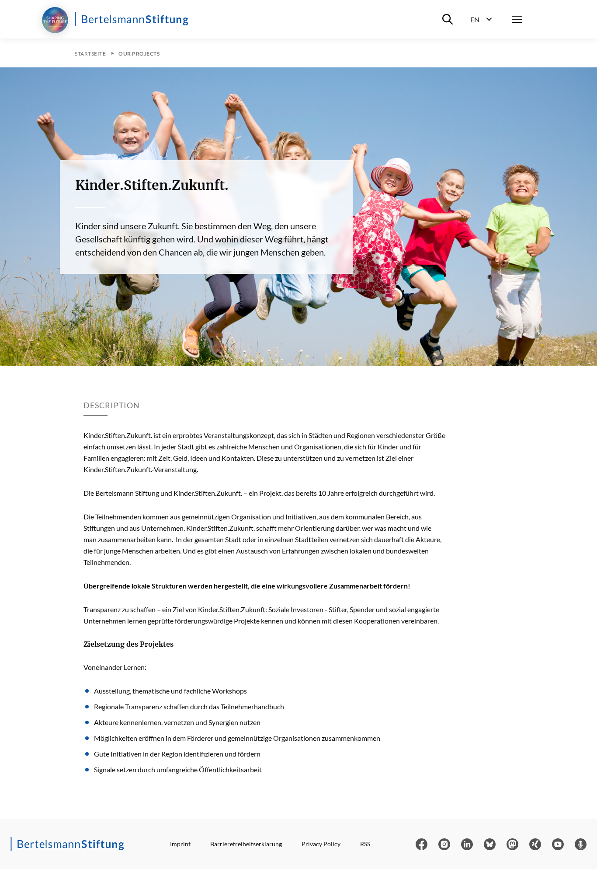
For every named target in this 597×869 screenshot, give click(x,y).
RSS (365, 844)
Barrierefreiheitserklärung (246, 844)
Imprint (180, 844)
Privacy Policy (321, 844)
